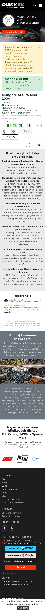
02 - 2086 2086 (27, 581)
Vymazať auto (12, 37)
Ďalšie (8, 137)
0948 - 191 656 (26, 585)
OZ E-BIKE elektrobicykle (13, 503)
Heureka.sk (33, 321)
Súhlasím (23, 608)
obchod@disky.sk (10, 573)
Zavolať (20, 567)
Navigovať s (14, 555)
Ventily (5, 486)
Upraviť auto (11, 32)
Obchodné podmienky (12, 513)
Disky (4, 479)
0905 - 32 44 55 (27, 561)
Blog (4, 496)
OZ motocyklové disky (12, 499)
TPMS (4, 483)
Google (23, 321)
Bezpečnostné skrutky (12, 489)
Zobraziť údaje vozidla (28, 23)
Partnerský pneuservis (11, 516)
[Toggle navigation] (40, 5)
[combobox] (39, 145)
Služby (5, 493)
